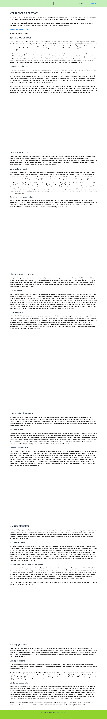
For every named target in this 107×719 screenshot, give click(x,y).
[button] (84, 3)
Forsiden (81, 3)
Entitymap (63, 712)
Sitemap (57, 712)
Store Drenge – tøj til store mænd (20, 29)
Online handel (92, 3)
